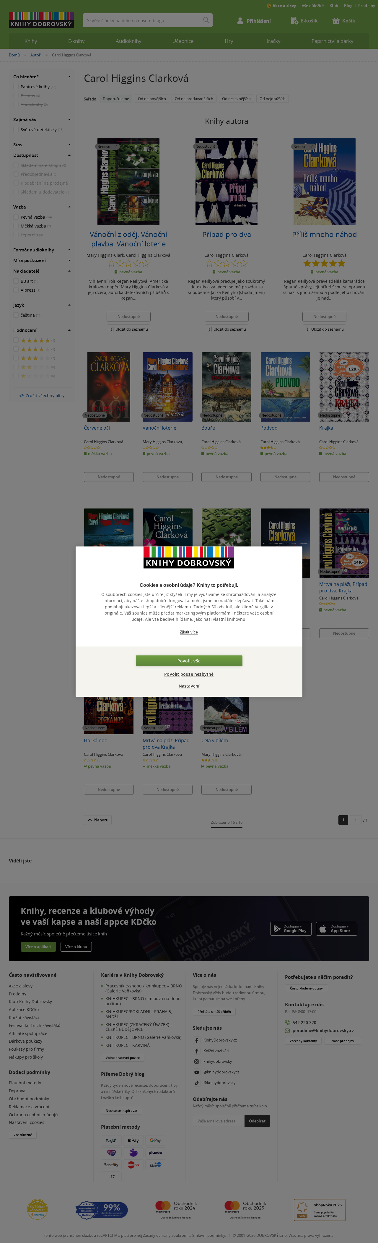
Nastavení (189, 686)
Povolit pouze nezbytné (189, 674)
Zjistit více (189, 632)
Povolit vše (189, 661)
